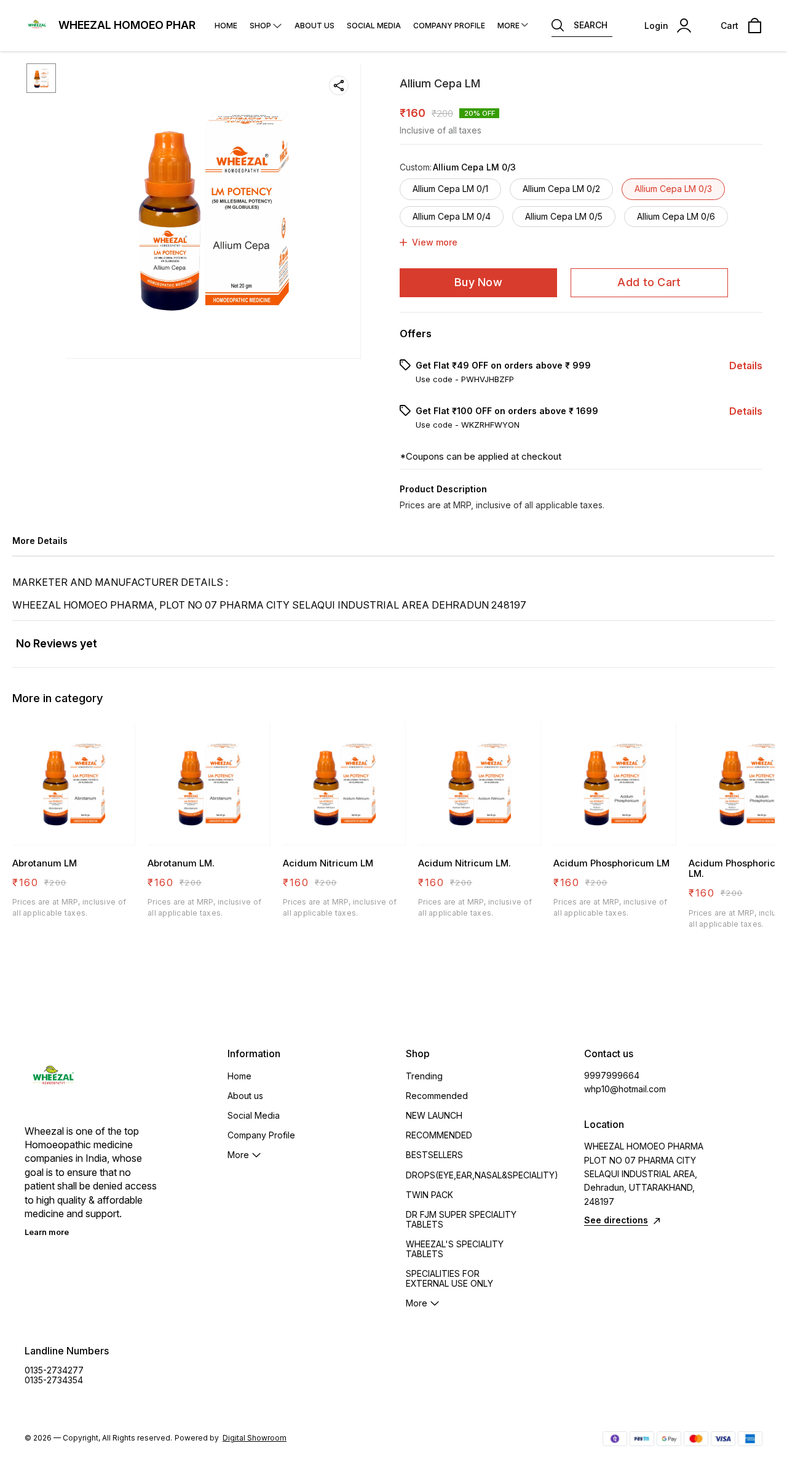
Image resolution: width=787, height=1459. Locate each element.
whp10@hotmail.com (625, 1089)
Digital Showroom (255, 1437)
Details (745, 365)
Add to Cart (649, 282)
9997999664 (611, 1075)
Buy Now (478, 282)
